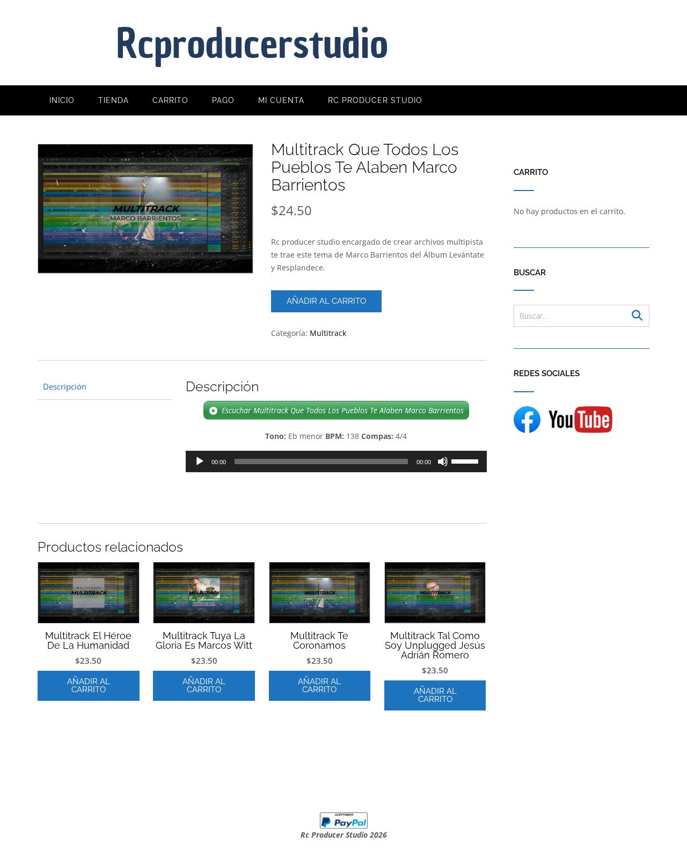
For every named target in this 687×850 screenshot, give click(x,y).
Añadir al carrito (326, 301)
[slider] (466, 460)
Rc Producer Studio (375, 100)
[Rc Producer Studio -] (252, 43)
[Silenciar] (442, 461)
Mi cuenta (281, 100)
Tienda (113, 100)
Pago (223, 100)
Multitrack (328, 333)
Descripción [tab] (64, 386)
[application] (336, 461)
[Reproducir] (199, 461)
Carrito (170, 100)
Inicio (62, 100)
